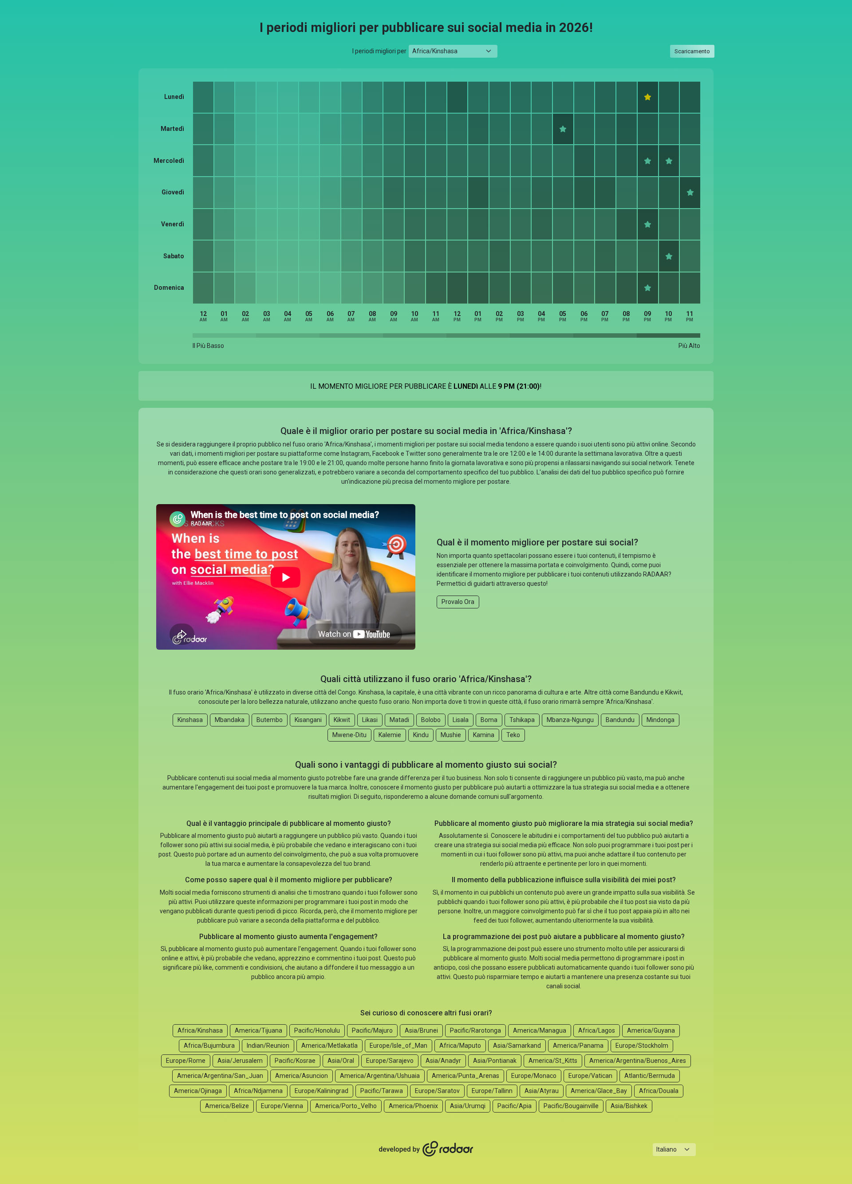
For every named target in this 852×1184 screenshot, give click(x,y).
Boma (489, 719)
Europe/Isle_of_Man (398, 1045)
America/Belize (227, 1105)
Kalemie (390, 734)
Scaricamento (692, 51)
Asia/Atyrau (542, 1090)
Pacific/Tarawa (381, 1090)
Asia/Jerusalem (240, 1060)
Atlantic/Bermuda (649, 1075)
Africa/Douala (658, 1090)
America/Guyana (651, 1030)
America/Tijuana (258, 1030)
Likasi (370, 719)
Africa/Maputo (460, 1045)
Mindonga (660, 719)
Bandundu (620, 719)
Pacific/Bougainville (571, 1105)
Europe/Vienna (282, 1105)
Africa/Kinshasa (200, 1030)
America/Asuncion (301, 1075)
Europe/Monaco (533, 1075)
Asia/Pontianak (495, 1060)
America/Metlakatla (329, 1045)
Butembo (269, 719)
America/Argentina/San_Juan (220, 1075)
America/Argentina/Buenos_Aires (637, 1060)
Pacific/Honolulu (317, 1030)
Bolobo (431, 719)
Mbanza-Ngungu (570, 719)
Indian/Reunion (268, 1045)
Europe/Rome (185, 1060)
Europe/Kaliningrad (321, 1090)
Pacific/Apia (514, 1105)
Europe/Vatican (590, 1075)
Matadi (399, 719)
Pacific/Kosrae (295, 1060)
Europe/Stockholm (641, 1045)
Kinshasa (190, 719)
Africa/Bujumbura (209, 1045)
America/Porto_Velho (346, 1105)
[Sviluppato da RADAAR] (426, 1148)
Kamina (483, 734)
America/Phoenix (413, 1105)
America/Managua (539, 1030)
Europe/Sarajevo (390, 1060)
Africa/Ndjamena (258, 1090)
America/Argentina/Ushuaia (380, 1075)
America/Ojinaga (198, 1090)
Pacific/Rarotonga (475, 1030)
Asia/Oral (340, 1060)
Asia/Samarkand (517, 1045)
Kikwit (342, 719)
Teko (513, 734)
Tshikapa (522, 719)
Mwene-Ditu (349, 734)
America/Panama (578, 1045)
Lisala (461, 719)
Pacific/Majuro (372, 1030)
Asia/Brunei (421, 1030)
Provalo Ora (458, 601)
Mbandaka (230, 719)
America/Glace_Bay (599, 1090)
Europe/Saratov (437, 1090)
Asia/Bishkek (629, 1105)
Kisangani (308, 719)
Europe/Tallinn (492, 1090)
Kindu (421, 734)
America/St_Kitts (553, 1060)
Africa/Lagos (596, 1030)
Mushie (451, 734)
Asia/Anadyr (443, 1060)
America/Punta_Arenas (465, 1075)
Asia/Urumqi (467, 1105)
